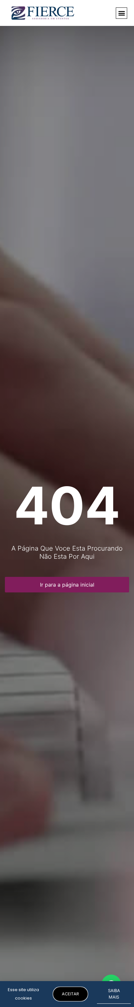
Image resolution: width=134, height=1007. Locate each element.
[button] (121, 13)
